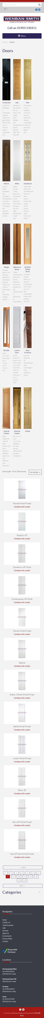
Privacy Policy (7, 939)
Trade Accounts (7, 925)
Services (5, 931)
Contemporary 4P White (22, 599)
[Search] (39, 4)
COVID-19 (6, 923)
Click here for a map (9, 974)
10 (19, 877)
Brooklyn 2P (22, 535)
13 (36, 877)
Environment (6, 936)
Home (5, 42)
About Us (5, 933)
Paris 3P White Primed (22, 822)
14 (19, 880)
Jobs (4, 928)
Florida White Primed (22, 503)
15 (25, 880)
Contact (5, 941)
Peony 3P (22, 790)
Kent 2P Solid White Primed (22, 854)
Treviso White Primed (22, 631)
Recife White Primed (22, 727)
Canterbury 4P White (22, 567)
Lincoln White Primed (22, 758)
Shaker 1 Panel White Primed (22, 695)
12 (30, 877)
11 (25, 877)
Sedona (22, 663)
